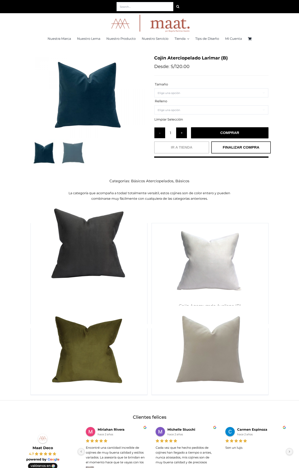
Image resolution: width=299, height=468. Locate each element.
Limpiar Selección (168, 119)
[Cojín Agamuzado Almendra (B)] (210, 349)
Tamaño (161, 84)
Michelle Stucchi (181, 429)
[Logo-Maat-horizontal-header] (149, 15)
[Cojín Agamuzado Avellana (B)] (210, 261)
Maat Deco (43, 448)
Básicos (182, 181)
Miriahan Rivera (111, 429)
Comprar (229, 133)
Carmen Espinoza (252, 429)
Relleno (161, 101)
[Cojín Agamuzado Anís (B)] (89, 244)
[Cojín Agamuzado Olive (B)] (89, 349)
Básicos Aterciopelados (152, 181)
